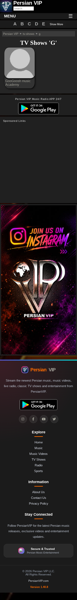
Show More (56, 24)
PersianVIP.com (38, 580)
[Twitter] (54, 419)
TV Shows (39, 459)
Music (38, 448)
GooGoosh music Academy (18, 82)
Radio (39, 465)
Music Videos (38, 453)
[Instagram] (23, 419)
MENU (10, 16)
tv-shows (28, 33)
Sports (38, 471)
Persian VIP (10, 33)
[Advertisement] (38, 162)
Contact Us (38, 497)
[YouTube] (44, 419)
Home (38, 442)
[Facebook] (33, 419)
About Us (38, 492)
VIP (42, 369)
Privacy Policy (38, 503)
